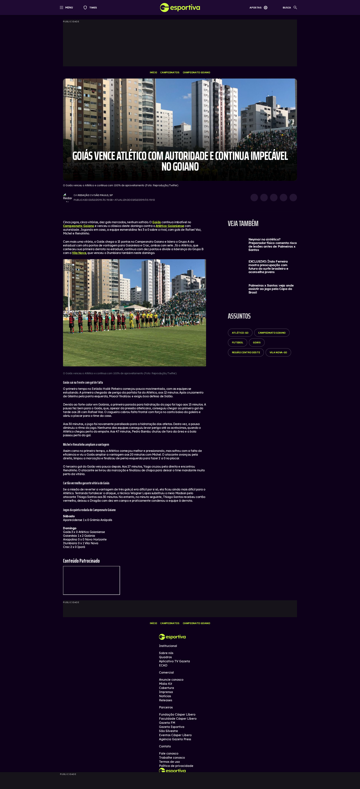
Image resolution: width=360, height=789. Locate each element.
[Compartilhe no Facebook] (283, 197)
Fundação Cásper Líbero (177, 714)
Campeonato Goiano (196, 72)
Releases (165, 700)
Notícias (165, 696)
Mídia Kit (165, 684)
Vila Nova (79, 253)
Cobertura (166, 688)
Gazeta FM (167, 723)
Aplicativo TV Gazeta (174, 661)
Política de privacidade (176, 766)
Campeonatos (169, 72)
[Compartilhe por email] (293, 197)
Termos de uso (169, 762)
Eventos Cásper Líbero (175, 735)
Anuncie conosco (171, 679)
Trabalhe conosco (172, 757)
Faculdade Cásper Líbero (177, 718)
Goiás (156, 222)
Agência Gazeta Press (175, 739)
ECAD (163, 665)
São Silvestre (168, 731)
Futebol (237, 342)
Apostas (256, 7)
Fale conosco (168, 753)
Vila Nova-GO (278, 352)
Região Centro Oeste (246, 352)
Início (153, 72)
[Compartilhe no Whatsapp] (264, 197)
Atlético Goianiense (170, 226)
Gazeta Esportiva (171, 727)
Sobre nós (166, 653)
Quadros (165, 657)
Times (91, 7)
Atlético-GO (240, 333)
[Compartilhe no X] (274, 197)
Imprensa (166, 692)
